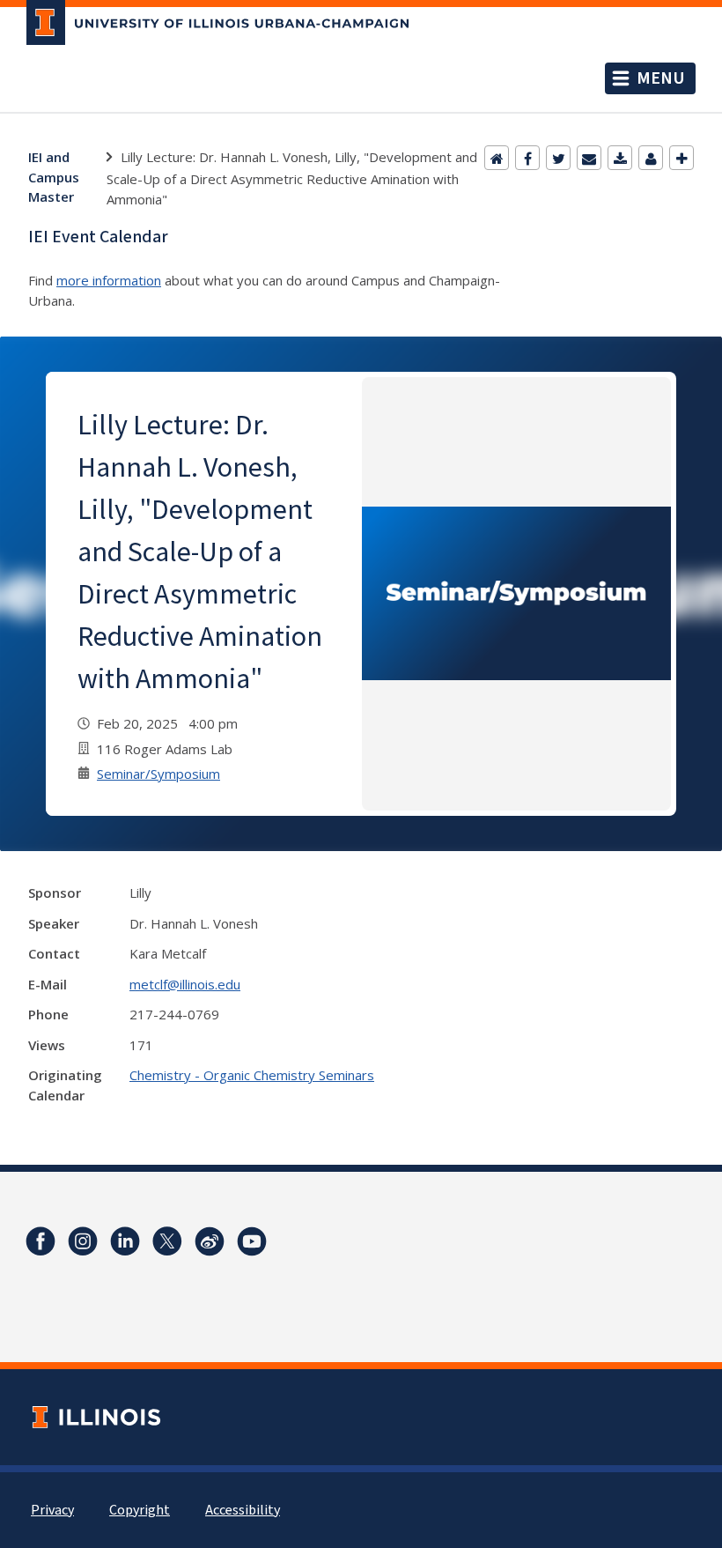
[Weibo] (209, 1241)
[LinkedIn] (125, 1241)
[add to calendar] (620, 157)
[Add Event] (681, 157)
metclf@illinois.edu (184, 984)
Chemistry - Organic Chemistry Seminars (251, 1075)
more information (108, 280)
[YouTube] (251, 1241)
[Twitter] (558, 157)
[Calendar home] (496, 157)
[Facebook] (527, 157)
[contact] (650, 157)
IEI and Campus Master (53, 176)
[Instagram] (82, 1241)
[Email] (589, 157)
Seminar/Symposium (158, 773)
